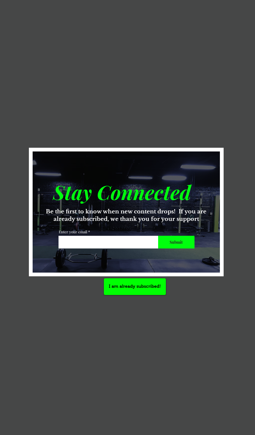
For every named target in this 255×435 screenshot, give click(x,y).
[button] (135, 286)
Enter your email (73, 232)
